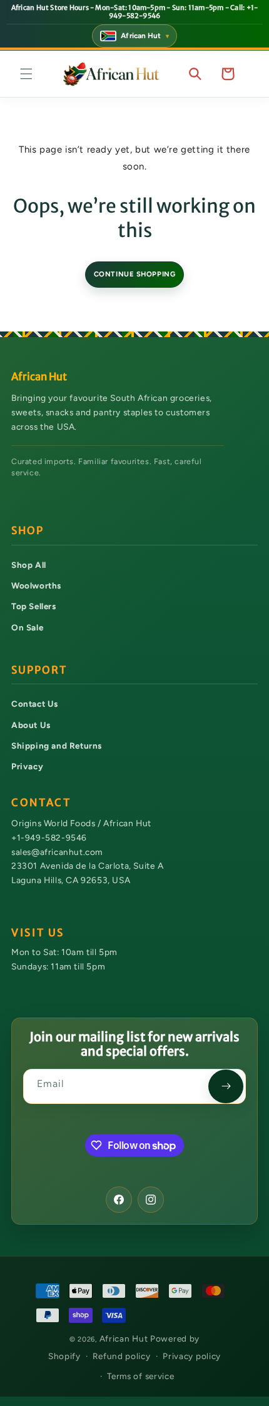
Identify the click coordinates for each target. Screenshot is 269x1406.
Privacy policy (192, 1356)
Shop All (28, 565)
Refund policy (121, 1356)
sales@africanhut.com (57, 852)
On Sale (27, 627)
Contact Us (34, 704)
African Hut (124, 1338)
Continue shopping (135, 274)
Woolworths (36, 585)
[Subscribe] (225, 1086)
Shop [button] (27, 530)
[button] (26, 74)
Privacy (27, 766)
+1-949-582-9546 (49, 837)
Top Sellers (33, 606)
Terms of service (140, 1376)
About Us (31, 725)
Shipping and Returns (56, 746)
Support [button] (39, 670)
